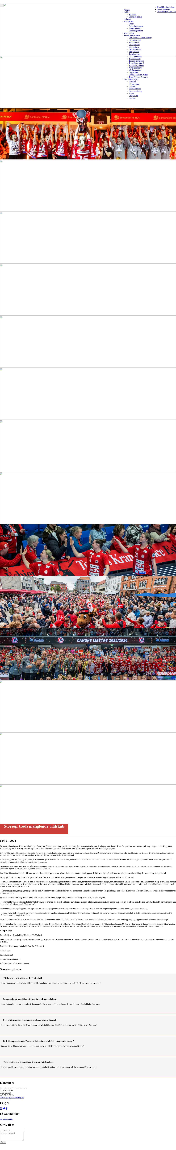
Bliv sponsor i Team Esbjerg (140, 38)
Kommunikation (135, 91)
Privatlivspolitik (6, 1119)
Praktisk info (129, 21)
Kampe (127, 10)
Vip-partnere (134, 51)
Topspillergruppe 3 (136, 65)
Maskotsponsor (135, 70)
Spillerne (132, 14)
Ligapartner (133, 72)
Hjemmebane (134, 84)
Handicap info (134, 28)
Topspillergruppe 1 (136, 61)
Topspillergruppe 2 (136, 63)
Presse (131, 93)
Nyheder (127, 19)
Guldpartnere (134, 45)
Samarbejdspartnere (132, 35)
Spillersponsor (134, 58)
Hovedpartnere (135, 40)
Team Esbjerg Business (166, 12)
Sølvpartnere (134, 47)
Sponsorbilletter (163, 9)
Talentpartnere (134, 54)
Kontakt (132, 98)
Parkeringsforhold (136, 26)
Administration (135, 89)
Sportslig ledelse (135, 17)
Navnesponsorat (135, 68)
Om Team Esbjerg (131, 79)
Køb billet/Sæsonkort (165, 7)
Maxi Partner (134, 42)
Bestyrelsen (133, 96)
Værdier (132, 82)
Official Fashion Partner (138, 75)
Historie (132, 86)
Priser (131, 24)
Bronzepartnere (135, 49)
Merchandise (129, 33)
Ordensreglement (136, 31)
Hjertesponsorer (135, 56)
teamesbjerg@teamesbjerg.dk (12, 1097)
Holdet (126, 12)
